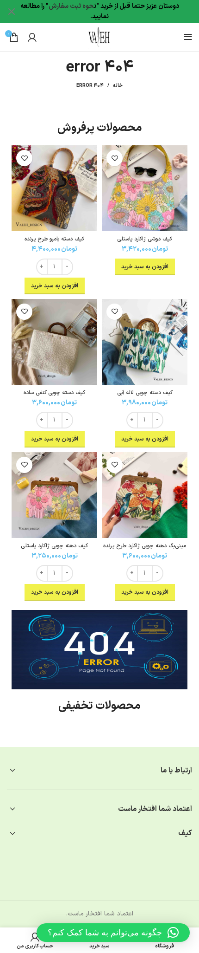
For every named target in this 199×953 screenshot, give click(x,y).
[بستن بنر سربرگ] (11, 11)
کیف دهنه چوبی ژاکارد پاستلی (54, 546)
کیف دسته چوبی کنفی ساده (54, 393)
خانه (118, 86)
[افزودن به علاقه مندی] (114, 158)
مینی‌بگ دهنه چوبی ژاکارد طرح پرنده (144, 546)
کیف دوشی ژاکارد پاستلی (144, 239)
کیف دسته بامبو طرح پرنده (54, 239)
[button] (113, 932)
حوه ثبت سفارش (71, 6)
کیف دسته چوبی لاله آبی (145, 393)
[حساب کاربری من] (32, 37)
